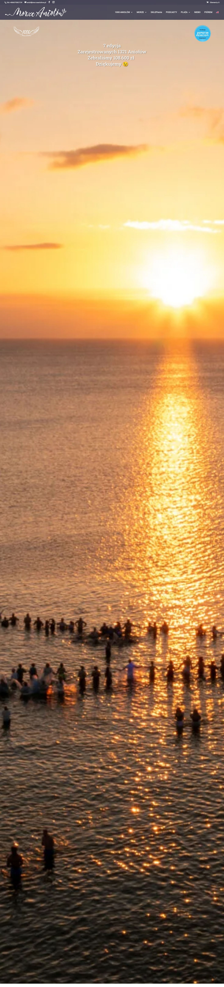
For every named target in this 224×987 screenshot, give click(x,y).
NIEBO (197, 12)
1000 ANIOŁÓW (122, 12)
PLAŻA (184, 12)
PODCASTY (171, 12)
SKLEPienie (156, 12)
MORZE (140, 12)
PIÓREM (208, 12)
